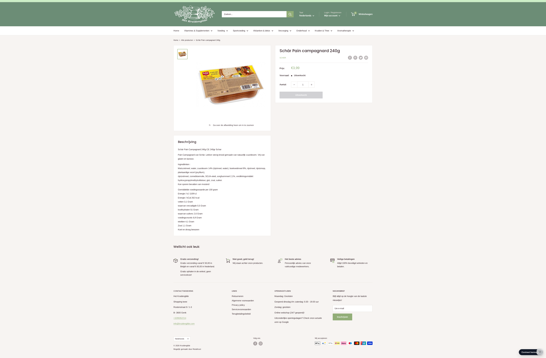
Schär (283, 58)
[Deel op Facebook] (350, 58)
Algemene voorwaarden (243, 300)
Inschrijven (342, 317)
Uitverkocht (301, 95)
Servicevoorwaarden (241, 309)
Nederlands (179, 339)
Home (176, 30)
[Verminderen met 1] (294, 85)
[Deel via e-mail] (366, 58)
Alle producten (187, 40)
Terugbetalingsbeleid (241, 314)
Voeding (221, 30)
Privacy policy (238, 305)
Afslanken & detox (261, 30)
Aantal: (283, 84)
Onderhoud (301, 30)
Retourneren (237, 296)
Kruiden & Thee (322, 30)
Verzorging (283, 30)
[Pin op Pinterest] (355, 58)
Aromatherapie (344, 30)
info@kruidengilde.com (184, 323)
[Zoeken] (290, 14)
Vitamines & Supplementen (196, 30)
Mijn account (331, 15)
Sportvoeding (239, 30)
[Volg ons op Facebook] (255, 343)
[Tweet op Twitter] (361, 58)
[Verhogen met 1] (312, 85)
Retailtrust (197, 349)
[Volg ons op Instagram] (261, 343)
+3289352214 (179, 318)
